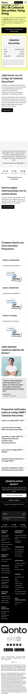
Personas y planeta (19, 569)
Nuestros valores (19, 565)
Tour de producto (19, 587)
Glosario (17, 581)
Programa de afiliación (20, 593)
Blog (16, 579)
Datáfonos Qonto (5, 568)
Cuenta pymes (4, 546)
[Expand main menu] (25, 2)
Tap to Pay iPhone (5, 570)
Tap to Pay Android (5, 572)
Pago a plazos (4, 618)
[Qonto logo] (4, 2)
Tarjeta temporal (5, 602)
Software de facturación (21, 535)
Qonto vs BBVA (18, 556)
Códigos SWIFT (18, 585)
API (16, 604)
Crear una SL (4, 561)
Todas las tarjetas (5, 596)
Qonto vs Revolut (19, 551)
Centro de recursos (19, 577)
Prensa (16, 567)
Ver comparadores (19, 549)
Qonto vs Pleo (18, 554)
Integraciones (18, 602)
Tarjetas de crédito (5, 598)
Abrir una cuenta (18, 2)
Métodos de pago (5, 580)
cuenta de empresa (6, 102)
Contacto (17, 589)
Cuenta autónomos (5, 542)
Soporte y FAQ (18, 583)
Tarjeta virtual (4, 600)
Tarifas (5, 514)
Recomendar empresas (20, 591)
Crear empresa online (6, 559)
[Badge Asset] (8, 645)
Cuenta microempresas (6, 544)
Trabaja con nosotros (20, 563)
